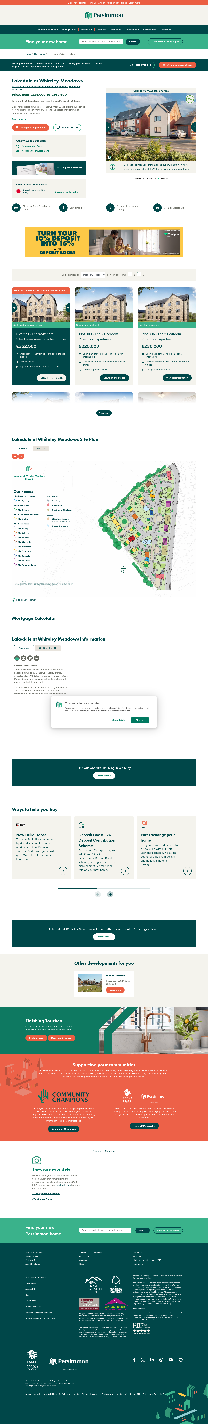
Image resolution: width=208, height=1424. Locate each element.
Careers (82, 1264)
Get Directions (46, 648)
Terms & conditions (33, 1306)
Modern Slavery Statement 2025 (147, 1260)
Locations (101, 29)
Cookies (29, 1295)
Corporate (83, 1260)
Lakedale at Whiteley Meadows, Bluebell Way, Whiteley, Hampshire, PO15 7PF (46, 88)
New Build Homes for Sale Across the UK (61, 1394)
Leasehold (137, 1252)
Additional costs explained (90, 1252)
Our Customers (86, 1256)
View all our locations (168, 1230)
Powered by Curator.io (104, 1151)
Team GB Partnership (144, 1125)
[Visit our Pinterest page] (181, 1360)
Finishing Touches (33, 1260)
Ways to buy (86, 29)
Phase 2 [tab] (23, 448)
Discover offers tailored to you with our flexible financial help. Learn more (104, 2)
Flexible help (149, 29)
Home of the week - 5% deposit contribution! (39, 290)
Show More (104, 413)
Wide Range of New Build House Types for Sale (146, 1394)
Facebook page (63, 1184)
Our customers (132, 29)
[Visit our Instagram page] (161, 1360)
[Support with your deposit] (104, 242)
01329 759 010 (143, 65)
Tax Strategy (30, 1300)
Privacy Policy (31, 1283)
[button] (113, 127)
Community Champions (64, 1129)
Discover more (104, 775)
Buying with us (69, 29)
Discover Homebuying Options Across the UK (102, 1394)
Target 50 (137, 1256)
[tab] (17, 658)
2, (134, 274)
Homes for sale (44, 63)
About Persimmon (33, 1264)
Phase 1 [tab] (41, 448)
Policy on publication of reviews (39, 1312)
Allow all (140, 720)
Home (28, 53)
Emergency (138, 1264)
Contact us (165, 29)
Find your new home (47, 29)
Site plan (60, 63)
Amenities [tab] (24, 648)
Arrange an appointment (179, 65)
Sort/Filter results (70, 274)
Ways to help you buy (23, 66)
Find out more (36, 1037)
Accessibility (30, 1289)
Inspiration (58, 66)
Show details (118, 720)
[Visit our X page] (143, 1360)
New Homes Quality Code (36, 1277)
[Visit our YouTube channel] (171, 1360)
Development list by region (165, 41)
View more (115, 990)
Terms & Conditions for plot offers (40, 1318)
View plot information (52, 377)
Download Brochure (61, 1037)
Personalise (43, 66)
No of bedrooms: (118, 274)
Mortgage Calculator (79, 63)
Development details (22, 63)
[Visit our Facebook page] (134, 1360)
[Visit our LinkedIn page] (152, 1360)
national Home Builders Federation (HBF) (157, 1314)
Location (98, 63)
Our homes (115, 29)
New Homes (39, 53)
